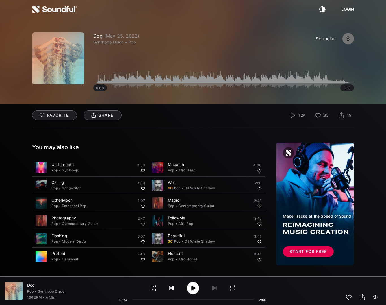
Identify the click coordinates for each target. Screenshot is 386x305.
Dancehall (70, 259)
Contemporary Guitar (196, 206)
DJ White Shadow (200, 188)
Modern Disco (74, 241)
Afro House (187, 259)
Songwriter (71, 188)
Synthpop (70, 170)
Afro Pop (185, 223)
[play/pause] (58, 58)
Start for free (308, 251)
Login (347, 9)
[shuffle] (153, 288)
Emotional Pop (74, 206)
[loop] (232, 288)
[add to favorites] (348, 297)
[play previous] (171, 288)
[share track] (362, 297)
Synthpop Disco (51, 291)
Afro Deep (187, 170)
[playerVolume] (375, 297)
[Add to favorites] (143, 170)
